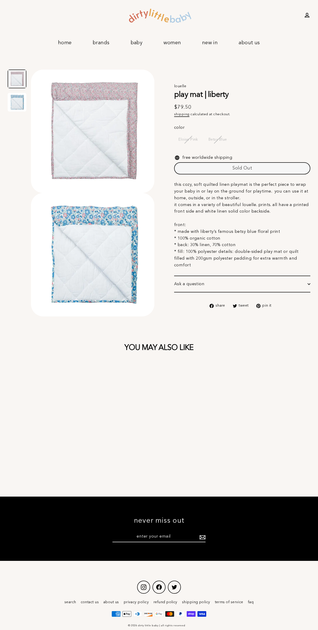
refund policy (165, 602)
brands (101, 42)
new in (210, 42)
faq (251, 602)
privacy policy (136, 602)
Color (179, 127)
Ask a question (189, 284)
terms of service (229, 602)
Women (172, 42)
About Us (249, 42)
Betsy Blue (217, 140)
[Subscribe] (202, 536)
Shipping (181, 114)
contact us (90, 602)
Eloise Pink (188, 140)
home (65, 42)
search (70, 602)
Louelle (180, 86)
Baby (137, 42)
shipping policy (196, 602)
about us (111, 602)
